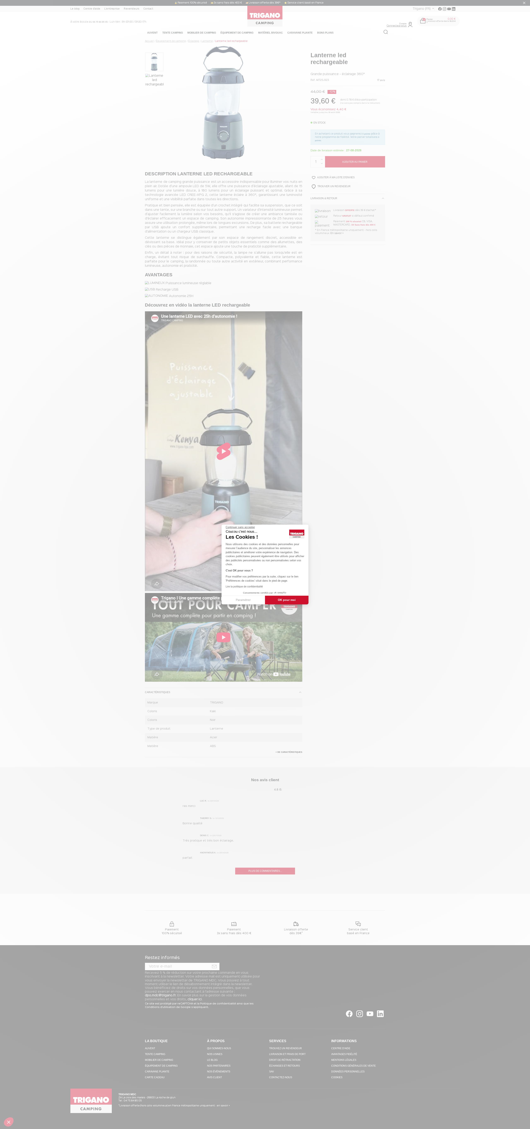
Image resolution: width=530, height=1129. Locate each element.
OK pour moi (287, 599)
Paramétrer (243, 599)
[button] (9, 1122)
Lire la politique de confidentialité (244, 586)
